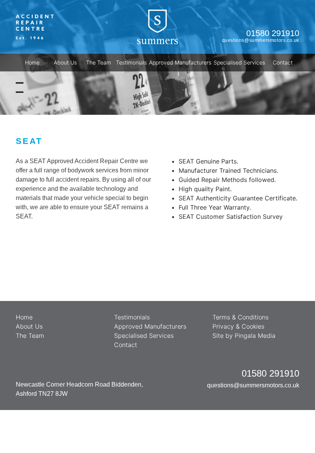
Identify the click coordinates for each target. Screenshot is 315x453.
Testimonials (131, 62)
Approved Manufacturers (180, 62)
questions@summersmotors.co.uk (260, 40)
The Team (98, 62)
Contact (283, 62)
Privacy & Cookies (238, 326)
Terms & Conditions (240, 317)
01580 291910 (272, 33)
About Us (65, 62)
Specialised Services (239, 62)
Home (32, 62)
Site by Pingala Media (243, 335)
